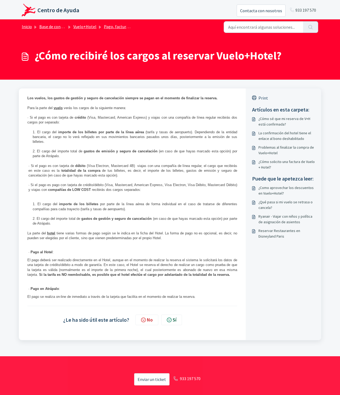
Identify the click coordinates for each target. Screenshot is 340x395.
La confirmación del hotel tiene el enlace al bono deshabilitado (284, 136)
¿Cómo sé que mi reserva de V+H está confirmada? (284, 121)
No (150, 320)
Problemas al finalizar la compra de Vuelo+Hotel (286, 150)
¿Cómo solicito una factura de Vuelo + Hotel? (286, 164)
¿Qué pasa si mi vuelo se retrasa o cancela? (285, 205)
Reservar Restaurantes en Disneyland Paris (279, 233)
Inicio (27, 26)
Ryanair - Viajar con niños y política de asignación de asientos (285, 219)
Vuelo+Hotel (84, 26)
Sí (174, 320)
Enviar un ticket (152, 379)
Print (263, 98)
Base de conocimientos (60, 26)
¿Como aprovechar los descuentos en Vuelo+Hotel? (286, 190)
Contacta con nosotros (261, 10)
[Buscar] (310, 27)
